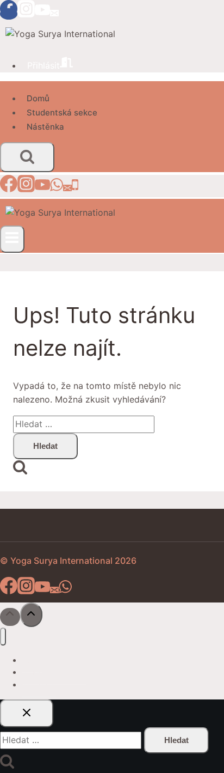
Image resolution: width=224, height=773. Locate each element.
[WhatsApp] (56, 188)
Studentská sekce (62, 112)
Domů (38, 98)
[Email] (54, 14)
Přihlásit (43, 65)
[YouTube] (42, 14)
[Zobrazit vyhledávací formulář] (27, 157)
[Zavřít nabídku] (3, 637)
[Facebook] (8, 14)
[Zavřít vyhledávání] (26, 713)
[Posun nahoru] (10, 617)
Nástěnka (45, 126)
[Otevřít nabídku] (12, 239)
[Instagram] (26, 14)
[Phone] (75, 188)
